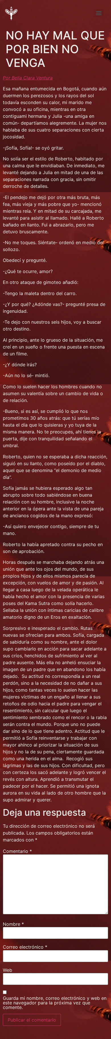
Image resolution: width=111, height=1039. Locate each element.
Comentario (17, 851)
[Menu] (99, 13)
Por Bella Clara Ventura (28, 78)
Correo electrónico (25, 947)
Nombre (13, 924)
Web (7, 970)
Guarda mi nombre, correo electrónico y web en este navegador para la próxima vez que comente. (54, 1003)
